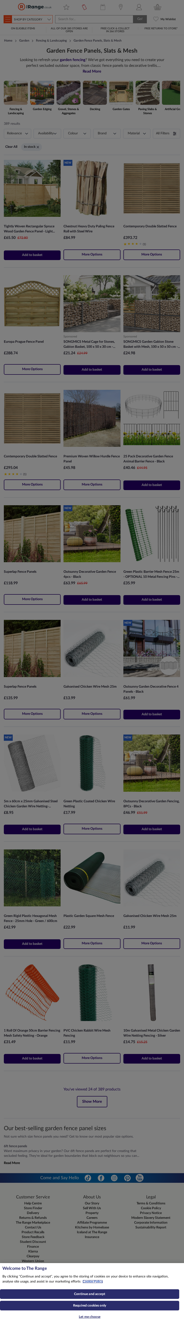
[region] (92, 1295)
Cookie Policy (93, 1281)
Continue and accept (89, 1294)
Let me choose (89, 1317)
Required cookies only (89, 1305)
